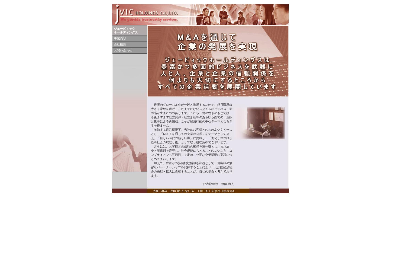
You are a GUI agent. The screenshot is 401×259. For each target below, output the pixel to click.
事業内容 (120, 38)
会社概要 (120, 44)
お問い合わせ (123, 50)
